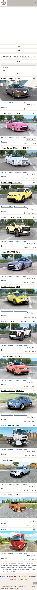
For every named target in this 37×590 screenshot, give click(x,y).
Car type (18, 51)
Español (25, 576)
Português (33, 576)
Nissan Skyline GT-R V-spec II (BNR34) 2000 (16, 148)
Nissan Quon (6, 529)
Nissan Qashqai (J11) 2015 (11, 183)
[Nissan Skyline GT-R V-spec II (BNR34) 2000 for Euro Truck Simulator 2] (18, 160)
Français (11, 576)
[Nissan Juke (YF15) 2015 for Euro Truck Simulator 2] (18, 299)
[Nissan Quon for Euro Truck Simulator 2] (18, 541)
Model (18, 61)
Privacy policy (19, 588)
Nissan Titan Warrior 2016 (11, 217)
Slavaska (4, 107)
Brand (18, 46)
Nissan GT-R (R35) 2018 (10, 113)
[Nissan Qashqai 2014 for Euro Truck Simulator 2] (18, 472)
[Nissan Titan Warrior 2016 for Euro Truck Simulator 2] (18, 229)
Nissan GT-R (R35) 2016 (10, 252)
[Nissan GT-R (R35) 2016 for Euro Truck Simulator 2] (18, 264)
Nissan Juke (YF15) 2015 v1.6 (12, 391)
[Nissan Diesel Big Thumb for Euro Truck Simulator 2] (18, 437)
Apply (18, 74)
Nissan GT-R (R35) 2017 (10, 495)
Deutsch (18, 576)
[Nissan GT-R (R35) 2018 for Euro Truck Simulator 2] (18, 125)
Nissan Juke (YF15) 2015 (10, 287)
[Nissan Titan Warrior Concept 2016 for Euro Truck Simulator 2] (18, 333)
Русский (4, 576)
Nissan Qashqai (7, 460)
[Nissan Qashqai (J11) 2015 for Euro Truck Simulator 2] (18, 195)
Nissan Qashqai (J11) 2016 (11, 78)
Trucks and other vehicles (20, 103)
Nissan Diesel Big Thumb (10, 425)
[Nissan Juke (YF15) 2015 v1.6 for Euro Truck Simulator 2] (18, 403)
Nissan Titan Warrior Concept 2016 (14, 321)
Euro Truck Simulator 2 (7, 103)
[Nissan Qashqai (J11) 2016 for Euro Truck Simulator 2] (18, 90)
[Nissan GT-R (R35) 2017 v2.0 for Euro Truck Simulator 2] (18, 507)
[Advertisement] (18, 25)
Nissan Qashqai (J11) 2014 (11, 356)
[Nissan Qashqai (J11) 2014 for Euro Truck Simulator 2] (18, 368)
